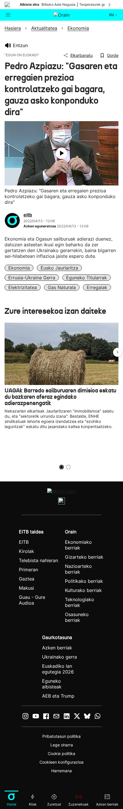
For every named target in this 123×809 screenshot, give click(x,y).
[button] (117, 352)
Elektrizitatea (22, 287)
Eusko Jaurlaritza (59, 268)
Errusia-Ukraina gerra (31, 277)
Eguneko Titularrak (86, 277)
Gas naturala (62, 287)
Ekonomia (19, 268)
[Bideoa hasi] (61, 153)
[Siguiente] (110, 4)
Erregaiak (97, 287)
